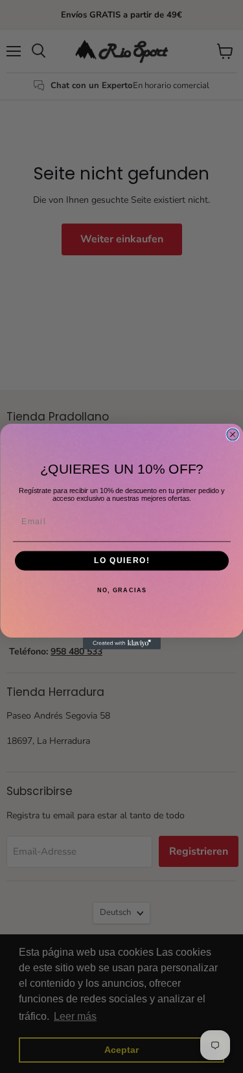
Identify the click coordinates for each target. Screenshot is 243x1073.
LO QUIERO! (122, 561)
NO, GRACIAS (121, 590)
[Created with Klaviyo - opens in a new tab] (122, 643)
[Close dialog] (232, 435)
